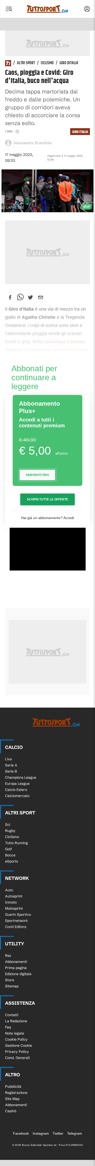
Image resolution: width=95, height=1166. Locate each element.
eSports (11, 861)
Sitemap (11, 986)
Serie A (11, 765)
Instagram (41, 1133)
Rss (8, 955)
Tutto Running (16, 843)
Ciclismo (47, 63)
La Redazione (16, 1021)
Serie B (11, 771)
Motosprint (14, 908)
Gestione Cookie (18, 1045)
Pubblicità (13, 1086)
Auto (9, 890)
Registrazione (16, 1092)
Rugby (10, 830)
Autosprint (13, 896)
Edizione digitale (18, 974)
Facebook (21, 1133)
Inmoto (11, 902)
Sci (7, 824)
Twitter (58, 1133)
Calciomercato (17, 795)
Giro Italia (80, 132)
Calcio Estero (16, 789)
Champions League (20, 777)
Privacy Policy (17, 1051)
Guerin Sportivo (18, 914)
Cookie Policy (16, 1039)
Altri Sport (26, 63)
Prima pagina (16, 967)
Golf (8, 849)
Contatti (11, 1015)
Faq (8, 1027)
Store (9, 980)
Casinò (10, 1111)
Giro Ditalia (69, 63)
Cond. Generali (17, 1057)
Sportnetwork (16, 920)
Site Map (12, 1098)
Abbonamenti (16, 961)
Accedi (68, 518)
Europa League (17, 783)
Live (8, 759)
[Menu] (8, 8)
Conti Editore (15, 926)
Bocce (10, 855)
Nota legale (14, 1033)
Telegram (74, 1133)
